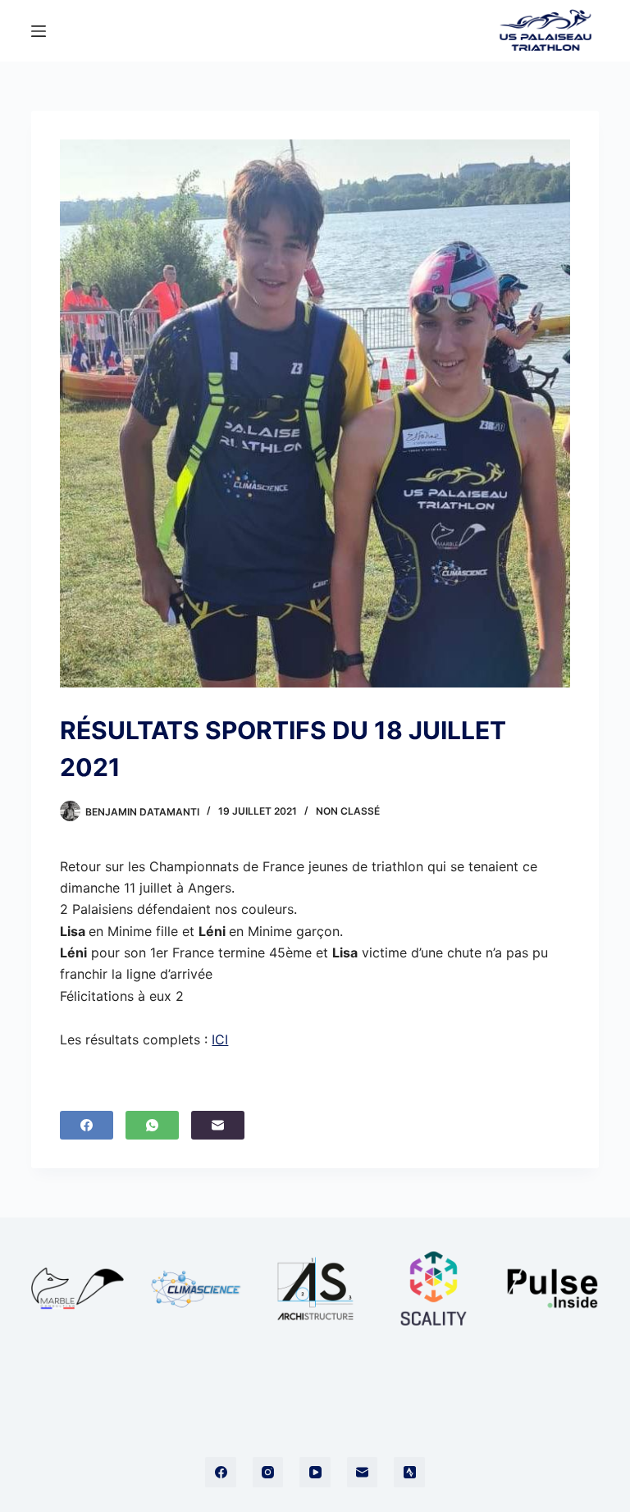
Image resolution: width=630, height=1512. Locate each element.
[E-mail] (217, 1125)
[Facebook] (86, 1125)
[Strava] (409, 1472)
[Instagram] (268, 1472)
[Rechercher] (472, 31)
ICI (220, 1039)
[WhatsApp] (152, 1125)
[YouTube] (315, 1472)
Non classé (348, 811)
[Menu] (38, 31)
